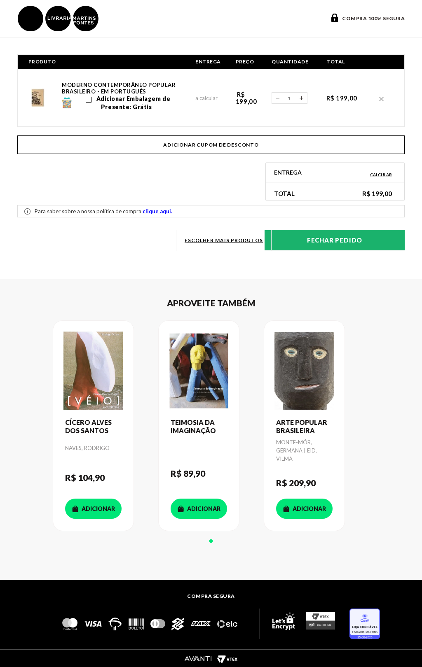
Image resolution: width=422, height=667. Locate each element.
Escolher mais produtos (224, 240)
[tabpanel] (105, 425)
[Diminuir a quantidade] (277, 98)
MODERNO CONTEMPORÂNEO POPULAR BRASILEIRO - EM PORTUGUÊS (119, 88)
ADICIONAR (98, 508)
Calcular (381, 174)
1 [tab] (211, 541)
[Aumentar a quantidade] (301, 98)
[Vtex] (227, 659)
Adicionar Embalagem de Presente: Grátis (132, 102)
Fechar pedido (334, 240)
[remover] (381, 98)
